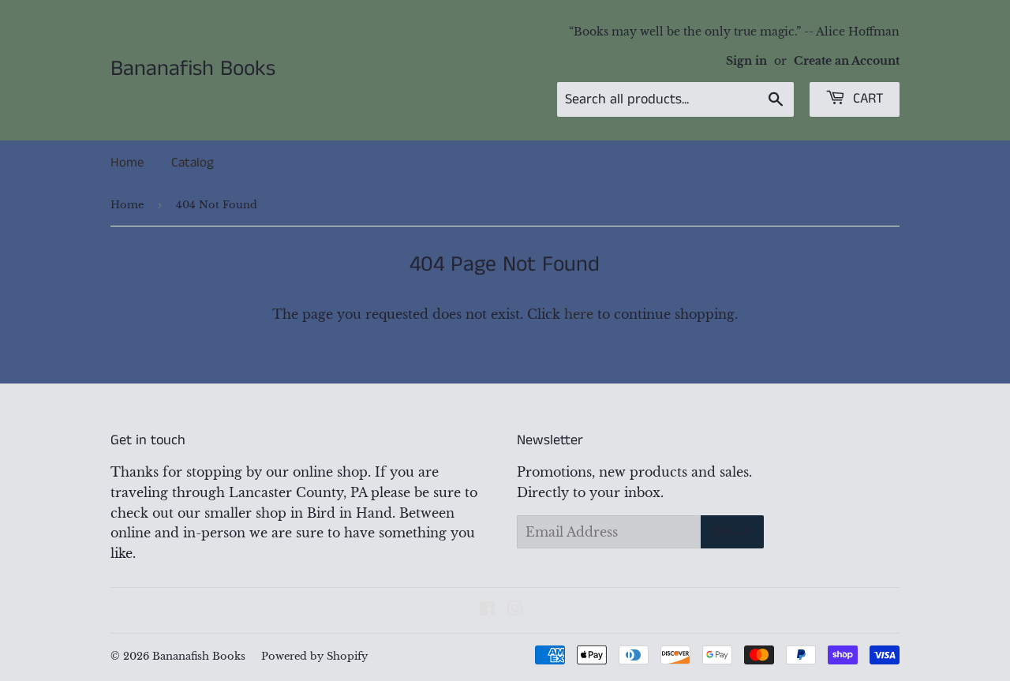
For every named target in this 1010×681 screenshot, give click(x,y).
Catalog (192, 162)
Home (127, 162)
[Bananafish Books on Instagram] (515, 610)
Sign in (746, 61)
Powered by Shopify (314, 656)
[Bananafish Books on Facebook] (487, 610)
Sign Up (732, 531)
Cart (866, 98)
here (578, 314)
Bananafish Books (192, 69)
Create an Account (847, 61)
